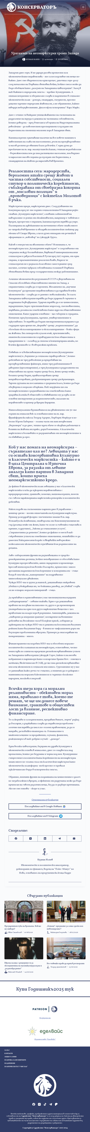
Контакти (8, 1053)
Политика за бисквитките (15, 1060)
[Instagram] (39, 1104)
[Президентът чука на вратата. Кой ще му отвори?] (23, 912)
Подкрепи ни (45, 1018)
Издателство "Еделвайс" (45, 1039)
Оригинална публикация (45, 799)
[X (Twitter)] (30, 839)
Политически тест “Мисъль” (16, 1067)
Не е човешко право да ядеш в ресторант (65, 963)
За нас (7, 1050)
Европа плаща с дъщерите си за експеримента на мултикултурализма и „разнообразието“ (23, 966)
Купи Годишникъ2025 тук (45, 989)
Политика (63, 59)
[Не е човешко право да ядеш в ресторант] (66, 948)
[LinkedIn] (45, 839)
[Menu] (83, 7)
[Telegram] (59, 839)
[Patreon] (56, 1104)
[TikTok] (45, 1104)
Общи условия (10, 1057)
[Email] (74, 839)
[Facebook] (16, 839)
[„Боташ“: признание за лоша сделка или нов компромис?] (66, 912)
